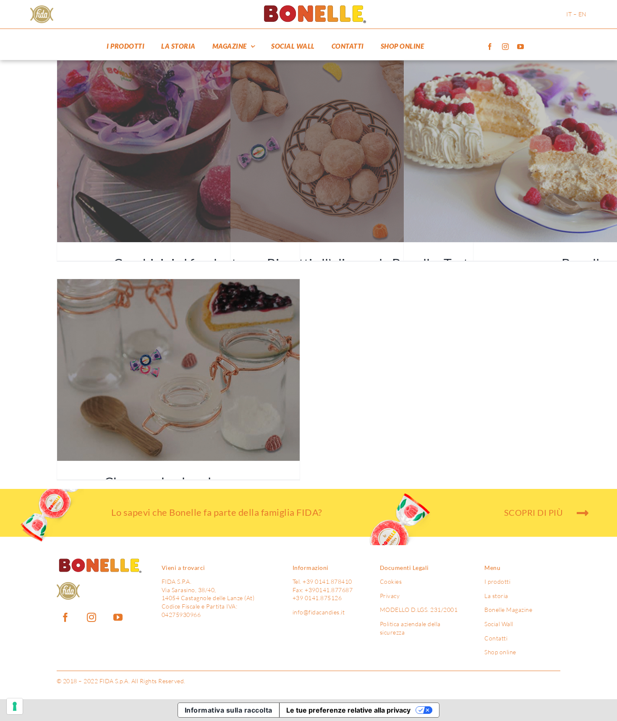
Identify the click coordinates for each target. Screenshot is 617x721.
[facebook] (490, 46)
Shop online (500, 652)
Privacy (390, 595)
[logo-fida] (41, 9)
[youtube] (520, 46)
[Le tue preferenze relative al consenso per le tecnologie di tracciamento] (15, 706)
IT (569, 14)
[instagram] (505, 46)
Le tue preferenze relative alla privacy (348, 710)
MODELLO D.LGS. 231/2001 (419, 609)
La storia (496, 595)
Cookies (391, 581)
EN (582, 14)
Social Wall (498, 623)
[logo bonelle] (313, 8)
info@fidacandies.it (319, 612)
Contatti (495, 638)
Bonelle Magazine (508, 609)
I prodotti (497, 581)
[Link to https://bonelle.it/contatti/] (583, 513)
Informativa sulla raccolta (228, 710)
